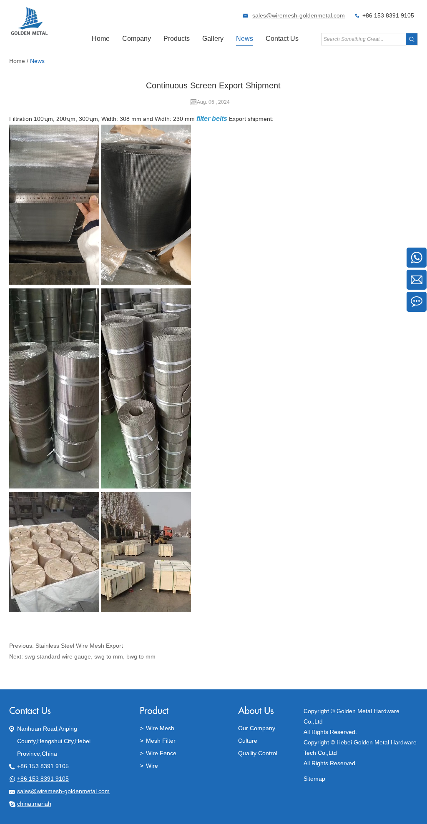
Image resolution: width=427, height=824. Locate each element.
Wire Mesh (160, 728)
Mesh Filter (161, 740)
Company (136, 38)
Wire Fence (161, 753)
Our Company (256, 728)
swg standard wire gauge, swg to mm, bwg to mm (90, 656)
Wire (152, 765)
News (244, 38)
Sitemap (314, 778)
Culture (247, 740)
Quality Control (257, 753)
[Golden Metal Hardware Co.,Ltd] (29, 34)
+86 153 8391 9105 (43, 778)
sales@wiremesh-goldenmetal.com (298, 15)
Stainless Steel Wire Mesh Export (79, 645)
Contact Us (282, 38)
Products (176, 38)
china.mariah (34, 803)
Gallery (213, 38)
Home (101, 38)
